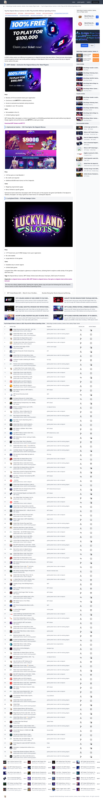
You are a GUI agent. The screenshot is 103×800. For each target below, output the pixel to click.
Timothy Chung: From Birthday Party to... (23, 583)
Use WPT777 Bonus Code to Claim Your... (23, 432)
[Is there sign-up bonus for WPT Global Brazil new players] (79, 128)
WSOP (14, 749)
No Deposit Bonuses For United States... (23, 398)
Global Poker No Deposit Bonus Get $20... (23, 506)
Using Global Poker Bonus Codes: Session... (24, 631)
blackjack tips (16, 649)
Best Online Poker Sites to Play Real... (22, 441)
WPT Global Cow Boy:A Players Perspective (24, 570)
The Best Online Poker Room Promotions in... (24, 342)
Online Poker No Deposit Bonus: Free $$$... (24, 540)
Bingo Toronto (96, 90)
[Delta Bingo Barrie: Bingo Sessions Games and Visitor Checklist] (79, 84)
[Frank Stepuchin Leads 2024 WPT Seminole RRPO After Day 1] (79, 159)
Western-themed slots (19, 572)
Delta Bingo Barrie (87, 85)
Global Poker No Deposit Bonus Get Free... (24, 652)
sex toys (15, 361)
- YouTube (15, 480)
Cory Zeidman (16, 697)
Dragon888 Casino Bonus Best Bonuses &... (24, 756)
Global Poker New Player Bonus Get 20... (23, 575)
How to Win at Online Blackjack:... (21, 648)
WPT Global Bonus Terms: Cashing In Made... (24, 437)
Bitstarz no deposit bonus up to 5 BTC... (23, 407)
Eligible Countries (95, 155)
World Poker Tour (93, 134)
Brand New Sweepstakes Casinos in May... (24, 618)
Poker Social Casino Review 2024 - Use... (23, 669)
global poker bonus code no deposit (22, 331)
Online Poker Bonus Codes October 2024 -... (24, 725)
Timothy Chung (95, 170)
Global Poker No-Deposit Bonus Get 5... (23, 338)
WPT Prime (89, 170)
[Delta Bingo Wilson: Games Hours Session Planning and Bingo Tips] (79, 89)
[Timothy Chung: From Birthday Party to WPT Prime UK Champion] (79, 169)
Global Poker (16, 704)
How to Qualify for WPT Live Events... (22, 622)
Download (95, 2)
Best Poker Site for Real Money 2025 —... (23, 420)
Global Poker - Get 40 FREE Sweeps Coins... (24, 532)
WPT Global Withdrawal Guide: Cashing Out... (24, 562)
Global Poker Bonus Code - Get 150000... (23, 333)
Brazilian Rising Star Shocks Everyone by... (24, 351)
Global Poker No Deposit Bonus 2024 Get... (24, 467)
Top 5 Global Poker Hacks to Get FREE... (23, 536)
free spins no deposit (54, 279)
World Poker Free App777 (86, 56)
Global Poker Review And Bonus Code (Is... (24, 484)
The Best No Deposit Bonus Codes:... (22, 734)
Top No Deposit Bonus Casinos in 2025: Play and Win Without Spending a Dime (61, 6)
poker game (80, 2)
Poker (85, 160)
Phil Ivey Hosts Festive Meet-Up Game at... (24, 454)
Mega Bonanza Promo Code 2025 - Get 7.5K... (24, 329)
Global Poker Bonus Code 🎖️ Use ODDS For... (24, 445)
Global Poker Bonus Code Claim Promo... (23, 463)
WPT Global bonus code (19, 434)
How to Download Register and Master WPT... (24, 493)
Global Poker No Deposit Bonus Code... (23, 376)
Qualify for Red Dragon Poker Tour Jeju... (23, 592)
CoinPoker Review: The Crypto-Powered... (23, 450)
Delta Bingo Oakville (88, 80)
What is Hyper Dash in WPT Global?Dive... (23, 519)
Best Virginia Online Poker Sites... (21, 415)
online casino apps (18, 348)
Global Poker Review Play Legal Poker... (23, 523)
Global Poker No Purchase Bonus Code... (23, 355)
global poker (16, 632)
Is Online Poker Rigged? (19, 609)
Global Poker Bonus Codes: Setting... (22, 644)
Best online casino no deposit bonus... (23, 549)
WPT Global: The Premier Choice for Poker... (24, 687)
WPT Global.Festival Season (20, 490)
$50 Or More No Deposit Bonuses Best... (23, 514)
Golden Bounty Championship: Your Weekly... (24, 402)
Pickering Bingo (97, 75)
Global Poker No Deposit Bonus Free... (22, 458)
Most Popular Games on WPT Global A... (23, 389)
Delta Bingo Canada (94, 69)
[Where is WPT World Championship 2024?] (79, 133)
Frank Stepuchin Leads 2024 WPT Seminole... (24, 743)
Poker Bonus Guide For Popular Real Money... (24, 471)
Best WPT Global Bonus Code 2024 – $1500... (24, 544)
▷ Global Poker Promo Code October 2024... (24, 368)
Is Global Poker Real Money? (20, 721)
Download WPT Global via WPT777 (15, 123)
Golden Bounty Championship (96, 176)
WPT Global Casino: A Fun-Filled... (21, 600)
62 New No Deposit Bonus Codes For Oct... (24, 639)
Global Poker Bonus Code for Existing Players (93, 165)
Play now (95, 55)
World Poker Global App (87, 54)
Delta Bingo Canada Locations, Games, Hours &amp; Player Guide (22, 6)
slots (73, 2)
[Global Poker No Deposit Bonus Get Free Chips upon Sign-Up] (79, 164)
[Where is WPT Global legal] (79, 149)
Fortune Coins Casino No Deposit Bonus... (23, 364)
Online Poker (93, 150)
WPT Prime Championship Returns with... (23, 605)
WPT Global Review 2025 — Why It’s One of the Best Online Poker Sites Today (21, 293)
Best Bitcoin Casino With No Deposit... (22, 385)
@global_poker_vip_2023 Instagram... (22, 381)
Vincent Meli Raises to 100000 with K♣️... (23, 730)
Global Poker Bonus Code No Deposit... (23, 424)
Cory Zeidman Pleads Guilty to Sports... (23, 695)
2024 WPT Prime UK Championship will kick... (24, 488)
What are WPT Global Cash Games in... (23, 588)
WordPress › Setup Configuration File (22, 411)
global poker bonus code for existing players (24, 335)
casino (88, 2)
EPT (14, 352)
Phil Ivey (15, 456)
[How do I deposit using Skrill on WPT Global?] (79, 138)
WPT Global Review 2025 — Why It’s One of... (24, 510)
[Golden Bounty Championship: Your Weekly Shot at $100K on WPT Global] (79, 175)
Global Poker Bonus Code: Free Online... (23, 553)
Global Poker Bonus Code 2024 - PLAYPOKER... (24, 682)
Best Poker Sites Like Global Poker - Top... (23, 738)
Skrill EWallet (87, 139)
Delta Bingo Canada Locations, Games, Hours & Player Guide (73, 796)
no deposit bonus (17, 408)
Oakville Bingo (96, 80)
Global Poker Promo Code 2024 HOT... (22, 372)
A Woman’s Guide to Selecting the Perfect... (24, 359)
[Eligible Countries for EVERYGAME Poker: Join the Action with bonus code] (79, 154)
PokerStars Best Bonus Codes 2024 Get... (23, 527)
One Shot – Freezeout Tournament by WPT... (24, 476)
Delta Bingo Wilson (87, 90)
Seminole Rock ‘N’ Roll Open (95, 160)
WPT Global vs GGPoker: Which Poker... (23, 428)
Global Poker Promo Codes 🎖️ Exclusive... (23, 566)
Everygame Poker (88, 155)
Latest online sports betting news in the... (23, 596)
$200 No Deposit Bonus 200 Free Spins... (23, 708)
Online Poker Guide (94, 144)
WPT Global (90, 129)
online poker (16, 611)
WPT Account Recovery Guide (20, 394)
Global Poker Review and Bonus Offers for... (24, 751)
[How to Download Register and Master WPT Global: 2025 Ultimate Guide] (79, 143)
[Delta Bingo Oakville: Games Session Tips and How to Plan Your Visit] (79, 79)
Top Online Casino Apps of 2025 (21, 346)
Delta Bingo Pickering (88, 75)
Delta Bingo (86, 69)
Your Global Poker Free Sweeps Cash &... (23, 497)
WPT (88, 160)
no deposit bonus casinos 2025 (20, 279)
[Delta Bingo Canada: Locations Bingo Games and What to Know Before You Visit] (79, 68)
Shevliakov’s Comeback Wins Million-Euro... (24, 747)
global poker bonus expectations (21, 645)
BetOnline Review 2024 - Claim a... (22, 635)
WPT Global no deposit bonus (39, 279)
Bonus (85, 129)
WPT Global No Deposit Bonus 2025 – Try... (24, 657)
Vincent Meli (16, 731)
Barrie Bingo (95, 85)
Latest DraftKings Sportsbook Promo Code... (24, 613)
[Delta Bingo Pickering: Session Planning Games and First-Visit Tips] (79, 74)
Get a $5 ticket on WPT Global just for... (23, 661)
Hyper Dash (16, 520)
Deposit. (98, 139)
